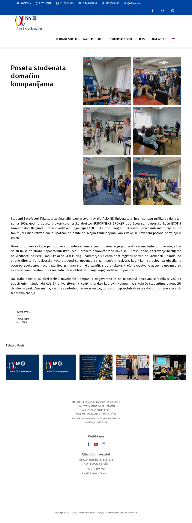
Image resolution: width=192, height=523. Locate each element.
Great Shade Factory (93, 513)
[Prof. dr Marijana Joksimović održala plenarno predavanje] (53, 367)
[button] (7, 367)
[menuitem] (173, 39)
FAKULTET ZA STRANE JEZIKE (96, 410)
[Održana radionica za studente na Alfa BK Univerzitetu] (127, 367)
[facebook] (153, 11)
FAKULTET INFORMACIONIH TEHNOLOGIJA (96, 414)
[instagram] (173, 11)
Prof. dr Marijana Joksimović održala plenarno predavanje (53, 355)
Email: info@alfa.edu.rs (96, 473)
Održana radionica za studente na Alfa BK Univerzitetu (127, 357)
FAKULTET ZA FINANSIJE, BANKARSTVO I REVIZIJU (96, 402)
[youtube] (163, 11)
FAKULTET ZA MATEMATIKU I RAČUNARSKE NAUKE (96, 418)
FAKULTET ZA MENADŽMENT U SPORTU (96, 406)
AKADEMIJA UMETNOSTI (96, 422)
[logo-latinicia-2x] (28, 16)
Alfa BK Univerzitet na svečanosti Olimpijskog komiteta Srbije (16, 355)
